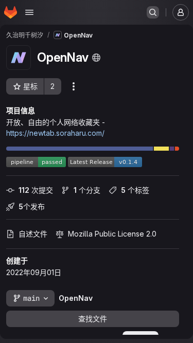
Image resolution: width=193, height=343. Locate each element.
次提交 (36, 190)
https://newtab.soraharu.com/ (55, 133)
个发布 (32, 206)
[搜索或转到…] (153, 12)
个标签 (135, 190)
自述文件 (33, 233)
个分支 (87, 190)
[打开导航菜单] (29, 12)
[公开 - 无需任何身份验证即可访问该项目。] (96, 57)
